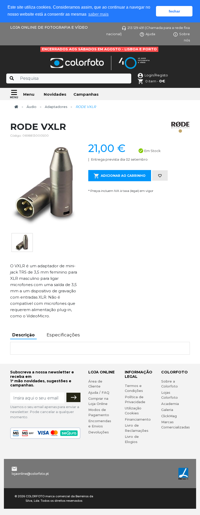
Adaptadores (56, 107)
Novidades (55, 94)
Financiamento (138, 419)
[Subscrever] (73, 397)
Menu (28, 94)
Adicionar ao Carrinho (123, 176)
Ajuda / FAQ (98, 392)
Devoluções (98, 432)
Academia (170, 404)
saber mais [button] (98, 14)
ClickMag (169, 416)
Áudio (31, 107)
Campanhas (86, 94)
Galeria (167, 410)
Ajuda (150, 34)
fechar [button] (174, 11)
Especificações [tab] (63, 334)
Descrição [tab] (23, 334)
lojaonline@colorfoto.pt (30, 474)
